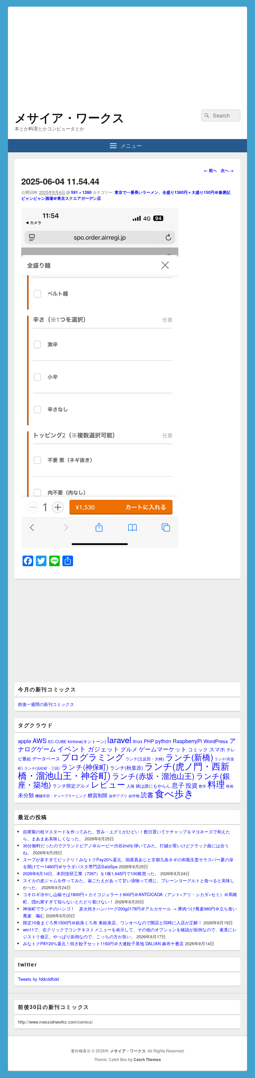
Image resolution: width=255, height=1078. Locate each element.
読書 (147, 794)
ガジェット (103, 748)
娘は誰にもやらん (153, 786)
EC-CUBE (57, 741)
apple (24, 741)
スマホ (217, 749)
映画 (229, 786)
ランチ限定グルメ (71, 785)
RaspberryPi (187, 741)
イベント (71, 748)
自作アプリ (118, 795)
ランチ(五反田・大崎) (145, 759)
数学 (202, 786)
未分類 (26, 795)
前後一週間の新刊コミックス (46, 704)
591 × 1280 (81, 192)
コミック (198, 749)
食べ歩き (174, 793)
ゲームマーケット (163, 748)
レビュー (108, 784)
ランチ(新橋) (189, 757)
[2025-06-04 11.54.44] (99, 546)
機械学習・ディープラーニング (60, 795)
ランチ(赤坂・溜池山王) (153, 775)
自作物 (133, 795)
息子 (178, 784)
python (163, 740)
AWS (40, 740)
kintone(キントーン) (87, 741)
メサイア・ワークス (70, 117)
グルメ (129, 749)
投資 (192, 785)
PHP (149, 740)
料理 (216, 784)
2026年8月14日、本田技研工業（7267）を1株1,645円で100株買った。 (91, 873)
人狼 (130, 786)
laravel (119, 739)
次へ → (227, 170)
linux (137, 741)
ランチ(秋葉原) (126, 767)
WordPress (216, 740)
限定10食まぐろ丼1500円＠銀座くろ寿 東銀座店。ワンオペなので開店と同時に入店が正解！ (112, 922)
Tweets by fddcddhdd (38, 979)
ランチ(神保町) (85, 767)
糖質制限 (98, 795)
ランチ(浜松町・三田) (42, 768)
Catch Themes (147, 1059)
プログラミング (92, 756)
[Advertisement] (127, 53)
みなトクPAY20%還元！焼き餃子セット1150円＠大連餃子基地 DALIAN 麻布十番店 (103, 943)
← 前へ (210, 170)
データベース (46, 758)
